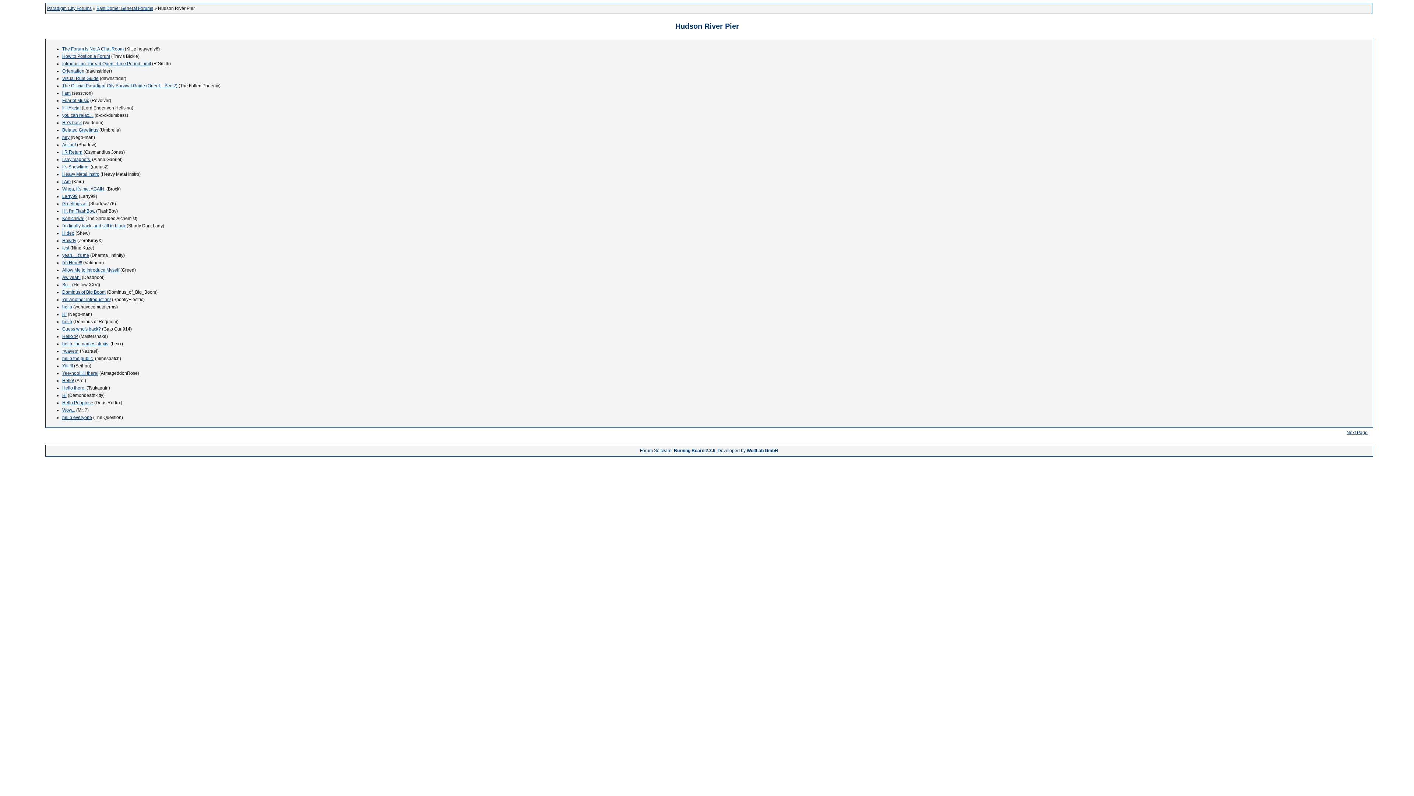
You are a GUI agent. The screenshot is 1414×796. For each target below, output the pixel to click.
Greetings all (75, 203)
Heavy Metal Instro (80, 174)
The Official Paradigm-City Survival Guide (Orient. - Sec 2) (119, 85)
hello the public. (78, 358)
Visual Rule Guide (80, 78)
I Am (66, 181)
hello (67, 307)
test (65, 248)
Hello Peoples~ (77, 402)
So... (66, 284)
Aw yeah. (71, 277)
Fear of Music (75, 100)
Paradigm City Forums (69, 8)
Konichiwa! (73, 218)
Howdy (69, 240)
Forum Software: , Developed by (709, 450)
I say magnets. (76, 159)
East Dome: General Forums (124, 8)
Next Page (1357, 432)
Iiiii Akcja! (71, 108)
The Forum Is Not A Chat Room (93, 49)
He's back (72, 122)
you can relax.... (78, 115)
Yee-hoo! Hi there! (80, 373)
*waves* (70, 351)
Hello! (68, 380)
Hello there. (73, 388)
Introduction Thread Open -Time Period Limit (106, 63)
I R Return (72, 152)
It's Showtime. (75, 167)
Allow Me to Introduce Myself (90, 270)
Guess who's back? (81, 329)
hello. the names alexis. (85, 343)
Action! (69, 144)
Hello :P (70, 336)
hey (66, 137)
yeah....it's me (75, 255)
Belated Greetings (80, 130)
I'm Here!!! (72, 262)
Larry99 (70, 196)
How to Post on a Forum (86, 56)
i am (66, 93)
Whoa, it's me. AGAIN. (83, 189)
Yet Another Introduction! (86, 299)
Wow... (68, 410)
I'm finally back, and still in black (94, 225)
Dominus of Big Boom (84, 292)
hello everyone (77, 417)
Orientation (73, 71)
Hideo (68, 233)
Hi (64, 314)
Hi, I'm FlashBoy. (78, 211)
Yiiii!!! (67, 366)
